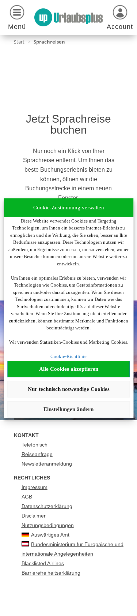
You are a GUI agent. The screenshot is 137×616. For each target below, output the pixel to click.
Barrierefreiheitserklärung (51, 573)
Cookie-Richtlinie (68, 356)
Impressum (34, 487)
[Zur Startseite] (68, 17)
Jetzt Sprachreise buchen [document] (68, 124)
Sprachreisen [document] (49, 41)
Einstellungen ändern (68, 409)
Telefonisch (34, 445)
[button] (17, 19)
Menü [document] (17, 26)
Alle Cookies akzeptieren (68, 369)
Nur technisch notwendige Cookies (69, 389)
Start (19, 41)
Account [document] (120, 26)
